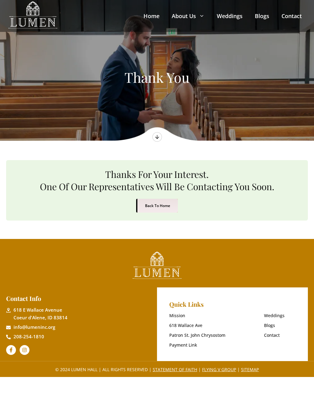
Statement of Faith (175, 369)
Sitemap (250, 369)
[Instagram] (24, 350)
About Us (184, 16)
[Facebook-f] (11, 350)
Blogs (262, 16)
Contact (291, 16)
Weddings (230, 16)
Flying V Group (219, 369)
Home (151, 16)
